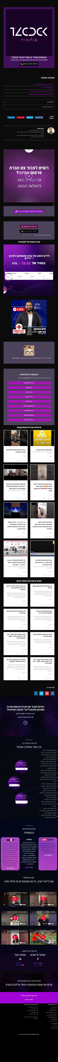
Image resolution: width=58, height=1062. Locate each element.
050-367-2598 (29, 999)
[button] (29, 84)
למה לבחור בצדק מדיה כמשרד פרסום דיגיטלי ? (42, 84)
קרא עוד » (50, 456)
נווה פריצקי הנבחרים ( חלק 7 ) (44, 450)
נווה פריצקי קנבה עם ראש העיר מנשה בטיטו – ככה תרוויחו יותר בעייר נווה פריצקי (43, 563)
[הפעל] (29, 175)
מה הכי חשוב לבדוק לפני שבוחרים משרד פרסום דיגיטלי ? (40, 91)
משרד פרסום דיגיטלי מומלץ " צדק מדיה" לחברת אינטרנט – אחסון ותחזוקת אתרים (16, 636)
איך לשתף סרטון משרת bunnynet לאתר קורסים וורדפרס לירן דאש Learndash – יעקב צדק (16, 563)
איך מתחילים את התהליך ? (46, 87)
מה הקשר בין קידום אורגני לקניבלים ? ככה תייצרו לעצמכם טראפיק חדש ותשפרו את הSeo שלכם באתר (15, 486)
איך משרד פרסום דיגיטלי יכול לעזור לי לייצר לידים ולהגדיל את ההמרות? (15, 587)
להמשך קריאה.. (48, 855)
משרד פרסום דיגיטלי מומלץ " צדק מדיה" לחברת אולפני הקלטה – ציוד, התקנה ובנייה (42, 661)
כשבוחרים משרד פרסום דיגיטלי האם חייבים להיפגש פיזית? (40, 94)
